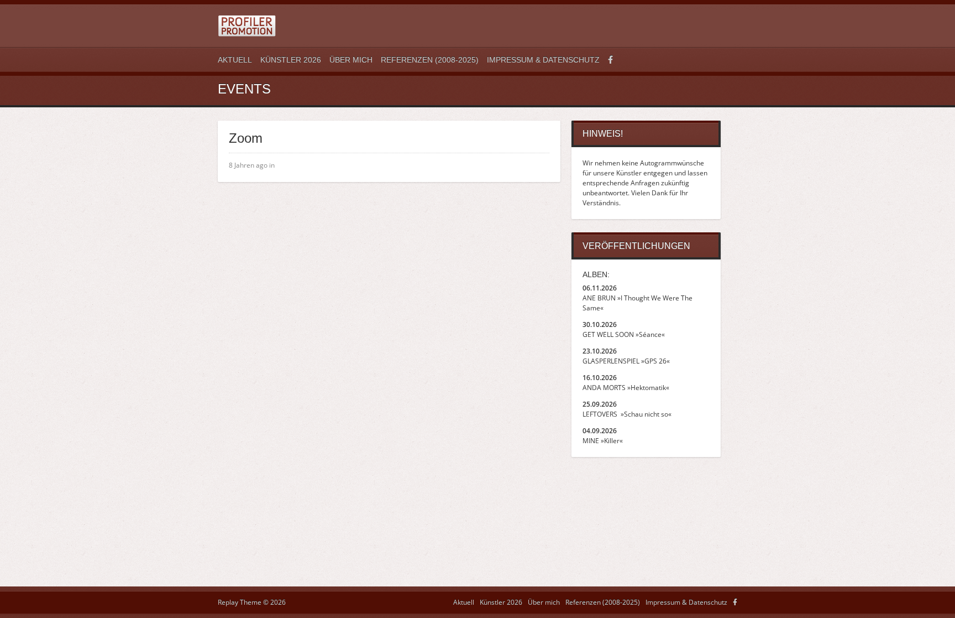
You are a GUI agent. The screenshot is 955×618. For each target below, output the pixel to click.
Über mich (350, 59)
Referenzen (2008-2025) (430, 59)
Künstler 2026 (290, 59)
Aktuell (235, 59)
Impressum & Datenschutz (543, 59)
